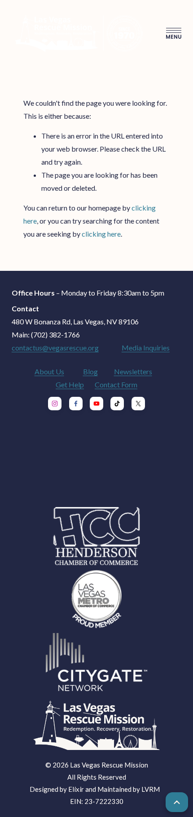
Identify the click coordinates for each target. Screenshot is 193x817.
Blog (90, 371)
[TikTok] (117, 403)
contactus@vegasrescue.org (55, 347)
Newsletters (133, 371)
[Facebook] (76, 403)
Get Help (70, 384)
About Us (49, 371)
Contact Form (116, 384)
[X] (138, 403)
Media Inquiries (146, 347)
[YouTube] (96, 403)
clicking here (101, 233)
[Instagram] (54, 403)
